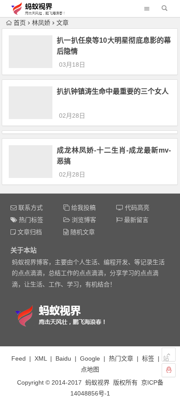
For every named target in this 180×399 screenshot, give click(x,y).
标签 (148, 358)
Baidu (63, 358)
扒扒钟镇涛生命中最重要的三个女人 (113, 91)
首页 (20, 22)
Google (90, 358)
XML (41, 358)
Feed (18, 358)
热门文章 (121, 358)
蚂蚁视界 (97, 382)
